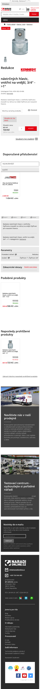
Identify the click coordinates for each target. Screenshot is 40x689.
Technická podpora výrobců (15, 651)
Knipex (16, 190)
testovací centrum (24, 496)
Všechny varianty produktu (11, 111)
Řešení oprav (9, 618)
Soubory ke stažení (25, 138)
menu (5, 20)
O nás (7, 640)
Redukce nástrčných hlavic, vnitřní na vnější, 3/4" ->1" (10, 351)
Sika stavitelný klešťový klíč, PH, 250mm (10, 184)
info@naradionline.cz (17, 570)
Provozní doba (10, 644)
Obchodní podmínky (12, 627)
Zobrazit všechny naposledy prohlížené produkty (20, 376)
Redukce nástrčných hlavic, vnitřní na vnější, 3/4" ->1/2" (10, 295)
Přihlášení (5, 4)
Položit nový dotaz (30, 267)
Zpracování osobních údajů (14, 653)
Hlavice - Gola (21, 24)
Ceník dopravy (10, 631)
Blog (6, 613)
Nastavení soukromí (12, 658)
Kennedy (10, 94)
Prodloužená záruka (12, 620)
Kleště (5, 170)
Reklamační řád (10, 629)
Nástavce (29, 24)
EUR (23, 9)
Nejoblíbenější (8, 164)
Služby (7, 633)
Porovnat (34, 110)
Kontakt (7, 642)
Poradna (8, 616)
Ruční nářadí (11, 24)
